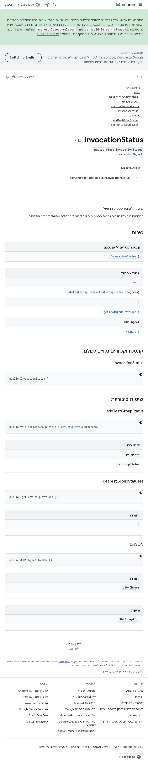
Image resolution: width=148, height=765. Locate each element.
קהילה (115, 746)
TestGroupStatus (111, 292)
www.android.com (36, 703)
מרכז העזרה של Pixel (35, 697)
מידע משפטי (100, 746)
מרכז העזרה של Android (33, 690)
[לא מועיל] (7, 77)
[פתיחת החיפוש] (54, 4)
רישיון (86, 746)
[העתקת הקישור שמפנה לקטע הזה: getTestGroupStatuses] (99, 481)
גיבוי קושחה (136, 715)
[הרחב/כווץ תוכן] (127, 88)
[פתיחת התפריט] (140, 4)
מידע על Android (133, 746)
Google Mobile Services (33, 709)
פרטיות (75, 746)
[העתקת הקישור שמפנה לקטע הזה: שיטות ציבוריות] (107, 399)
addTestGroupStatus (82, 292)
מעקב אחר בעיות (37, 721)
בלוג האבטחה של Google (80, 709)
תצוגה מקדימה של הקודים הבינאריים (121, 709)
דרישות (139, 697)
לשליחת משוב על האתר (53, 746)
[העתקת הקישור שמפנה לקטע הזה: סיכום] (128, 233)
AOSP (140, 77)
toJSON (131, 332)
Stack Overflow (38, 715)
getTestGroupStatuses (119, 312)
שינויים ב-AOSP (48, 34)
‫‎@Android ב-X (87, 690)
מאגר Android (134, 690)
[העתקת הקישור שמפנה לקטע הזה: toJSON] (125, 544)
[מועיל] (13, 77)
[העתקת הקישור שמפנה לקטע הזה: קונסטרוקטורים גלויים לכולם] (80, 351)
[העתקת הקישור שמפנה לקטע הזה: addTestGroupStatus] (103, 411)
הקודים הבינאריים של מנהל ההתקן (123, 721)
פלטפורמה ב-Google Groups (78, 715)
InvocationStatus (123, 256)
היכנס (8, 4)
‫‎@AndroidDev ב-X (84, 697)
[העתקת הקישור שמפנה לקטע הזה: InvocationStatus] (110, 363)
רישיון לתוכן (64, 661)
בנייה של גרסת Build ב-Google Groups (77, 723)
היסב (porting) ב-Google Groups (76, 731)
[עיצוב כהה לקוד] (141, 374)
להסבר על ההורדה (132, 703)
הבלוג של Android (85, 703)
